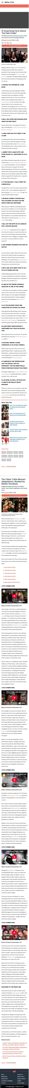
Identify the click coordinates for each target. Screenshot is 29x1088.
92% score (3, 731)
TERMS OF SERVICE (21, 1078)
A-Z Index (3, 1083)
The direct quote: (5, 230)
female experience (16, 993)
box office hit (15, 836)
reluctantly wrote (18, 518)
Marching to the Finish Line (12, 582)
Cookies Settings (20, 1083)
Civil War (24, 533)
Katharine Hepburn (15, 808)
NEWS (3, 460)
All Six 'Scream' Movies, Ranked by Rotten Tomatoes (14, 1057)
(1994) (10, 570)
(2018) (9, 579)
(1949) (10, 576)
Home (3, 466)
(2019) (9, 567)
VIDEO (21, 456)
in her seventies (5, 395)
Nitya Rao (6, 492)
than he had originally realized (16, 162)
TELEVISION (9, 452)
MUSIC (9, 460)
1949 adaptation (11, 870)
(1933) (10, 573)
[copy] (11, 43)
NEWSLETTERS (4, 1076)
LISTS (16, 456)
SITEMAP (19, 1080)
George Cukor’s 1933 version (14, 795)
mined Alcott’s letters (17, 625)
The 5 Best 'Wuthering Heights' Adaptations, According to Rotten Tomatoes (15, 1048)
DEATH (3, 452)
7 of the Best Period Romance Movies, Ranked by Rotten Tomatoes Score (13, 1052)
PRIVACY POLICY (20, 1076)
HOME (15, 452)
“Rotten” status (11, 957)
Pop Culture (4, 456)
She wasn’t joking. (17, 357)
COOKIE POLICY (4, 1078)
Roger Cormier (7, 40)
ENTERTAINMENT (11, 466)
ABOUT (2, 1074)
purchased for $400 (22, 259)
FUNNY (20, 452)
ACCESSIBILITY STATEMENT (7, 1080)
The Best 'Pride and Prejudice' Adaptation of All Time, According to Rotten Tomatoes (15, 1044)
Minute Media (11, 1086)
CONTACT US (20, 1074)
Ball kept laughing (21, 144)
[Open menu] (2, 2)
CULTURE (10, 456)
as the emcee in (15, 192)
